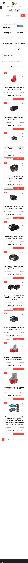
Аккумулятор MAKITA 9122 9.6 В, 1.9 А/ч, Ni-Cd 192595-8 (14, 88)
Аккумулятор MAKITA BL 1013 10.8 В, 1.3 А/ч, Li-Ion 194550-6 (14, 118)
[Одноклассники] (20, 26)
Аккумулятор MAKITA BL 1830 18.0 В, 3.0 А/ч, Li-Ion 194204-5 (14, 267)
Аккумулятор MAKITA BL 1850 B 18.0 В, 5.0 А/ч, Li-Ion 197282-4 (14, 328)
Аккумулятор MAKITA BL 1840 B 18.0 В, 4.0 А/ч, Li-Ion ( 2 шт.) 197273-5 (14, 297)
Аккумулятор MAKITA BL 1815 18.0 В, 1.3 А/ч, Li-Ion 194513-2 (14, 237)
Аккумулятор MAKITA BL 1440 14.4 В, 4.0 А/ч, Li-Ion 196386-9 (14, 207)
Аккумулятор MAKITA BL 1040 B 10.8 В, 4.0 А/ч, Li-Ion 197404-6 (14, 148)
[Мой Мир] (22, 26)
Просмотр (18, 99)
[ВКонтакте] (18, 26)
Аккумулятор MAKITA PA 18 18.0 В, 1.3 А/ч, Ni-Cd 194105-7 (14, 358)
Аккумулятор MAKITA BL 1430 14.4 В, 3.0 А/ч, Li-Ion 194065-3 (14, 177)
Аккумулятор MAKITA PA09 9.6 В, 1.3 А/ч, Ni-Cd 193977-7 (14, 388)
